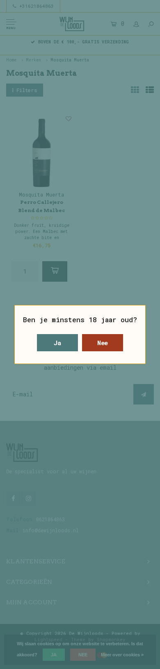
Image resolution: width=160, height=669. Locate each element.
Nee (102, 343)
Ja (57, 343)
